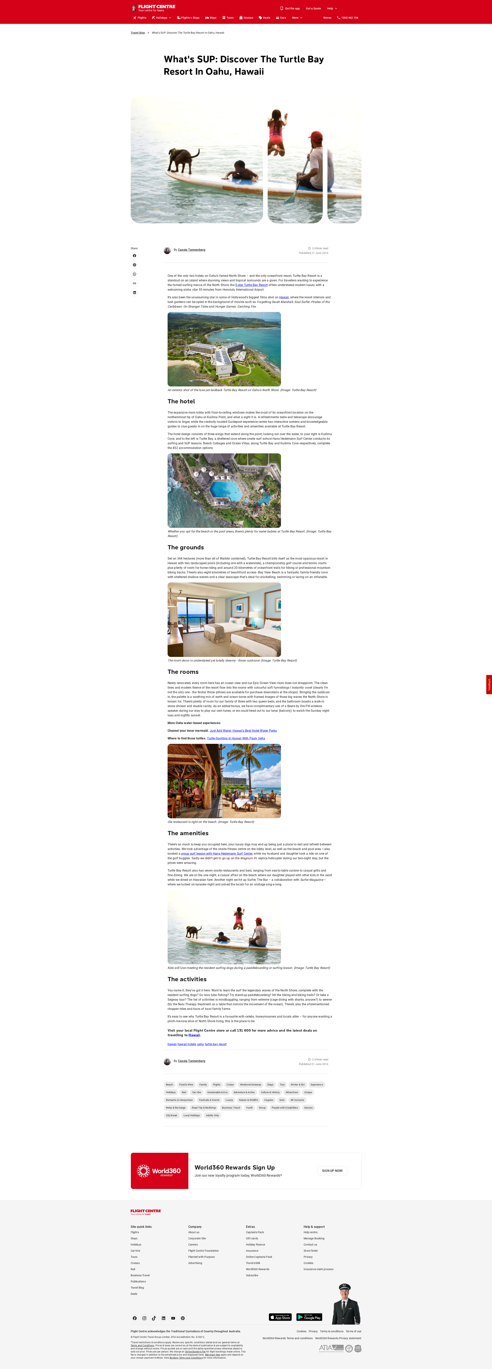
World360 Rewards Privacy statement (338, 1338)
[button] (489, 684)
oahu (200, 1044)
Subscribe (252, 1275)
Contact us (310, 1244)
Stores (327, 17)
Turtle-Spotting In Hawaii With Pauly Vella (236, 738)
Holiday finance (255, 1244)
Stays (213, 17)
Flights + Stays (190, 17)
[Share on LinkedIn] (134, 292)
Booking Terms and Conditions (186, 1357)
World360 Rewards (257, 1269)
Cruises (248, 17)
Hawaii (284, 297)
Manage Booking (314, 1238)
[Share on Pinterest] (134, 265)
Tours (230, 17)
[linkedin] (164, 1318)
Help (330, 8)
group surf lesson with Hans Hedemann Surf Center (216, 853)
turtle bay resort (216, 1044)
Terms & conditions (331, 1331)
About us (193, 1232)
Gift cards (252, 1238)
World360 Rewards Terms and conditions (288, 1338)
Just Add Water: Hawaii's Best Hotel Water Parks (243, 730)
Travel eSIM (253, 1263)
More (295, 17)
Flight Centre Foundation (203, 1250)
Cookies (308, 1263)
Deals (266, 17)
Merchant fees (212, 1354)
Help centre (310, 1232)
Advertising (195, 1263)
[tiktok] (154, 1318)
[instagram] (144, 1318)
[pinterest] (183, 1318)
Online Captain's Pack (259, 1256)
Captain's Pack (255, 1232)
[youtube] (173, 1318)
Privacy (308, 1256)
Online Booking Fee (195, 1351)
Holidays (161, 17)
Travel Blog (137, 1287)
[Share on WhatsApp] (134, 274)
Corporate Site (197, 1238)
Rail (133, 1269)
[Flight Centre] (146, 1212)
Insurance (252, 1250)
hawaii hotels (187, 1044)
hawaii (172, 1044)
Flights (142, 17)
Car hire (135, 1250)
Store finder (311, 1250)
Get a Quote (313, 8)
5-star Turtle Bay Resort (251, 285)
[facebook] (135, 1318)
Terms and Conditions (142, 1345)
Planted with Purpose (201, 1256)
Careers (193, 1244)
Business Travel (140, 1275)
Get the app (292, 8)
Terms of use (353, 1331)
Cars (283, 17)
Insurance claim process (318, 1269)
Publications (138, 1281)
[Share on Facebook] (134, 255)
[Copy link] (134, 283)
